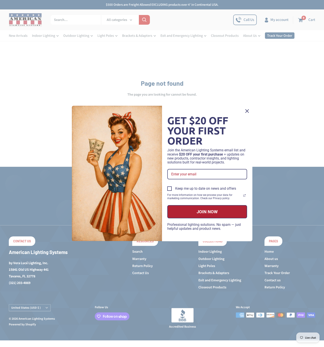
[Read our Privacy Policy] (244, 195)
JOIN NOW (207, 211)
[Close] (247, 111)
